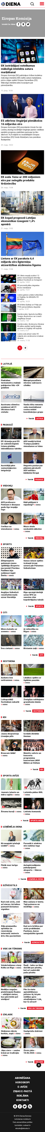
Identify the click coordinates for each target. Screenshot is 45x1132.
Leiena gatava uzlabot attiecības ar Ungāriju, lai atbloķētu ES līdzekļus (30, 297)
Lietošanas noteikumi (22, 1119)
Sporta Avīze (11, 775)
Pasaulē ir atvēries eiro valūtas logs (33, 845)
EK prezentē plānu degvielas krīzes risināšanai (28, 286)
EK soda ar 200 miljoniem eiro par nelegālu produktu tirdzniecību (20, 180)
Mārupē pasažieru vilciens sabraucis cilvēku (33, 382)
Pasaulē (8, 424)
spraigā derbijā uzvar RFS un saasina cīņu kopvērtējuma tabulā (33, 596)
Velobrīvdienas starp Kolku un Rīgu (11, 966)
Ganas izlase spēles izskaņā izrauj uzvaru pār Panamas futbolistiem (33, 564)
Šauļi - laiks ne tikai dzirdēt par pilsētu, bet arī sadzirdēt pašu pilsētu (33, 969)
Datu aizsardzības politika (22, 1122)
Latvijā (7, 363)
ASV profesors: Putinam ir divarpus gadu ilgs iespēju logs (10, 506)
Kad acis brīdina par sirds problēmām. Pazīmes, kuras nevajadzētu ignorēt (33, 930)
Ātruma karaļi (11, 811)
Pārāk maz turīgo (9, 866)
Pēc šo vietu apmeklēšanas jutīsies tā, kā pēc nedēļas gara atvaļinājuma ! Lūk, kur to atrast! (33, 995)
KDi (4, 717)
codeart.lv (26, 1125)
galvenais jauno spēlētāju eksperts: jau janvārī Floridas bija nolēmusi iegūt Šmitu (10, 568)
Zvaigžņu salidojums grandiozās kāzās (34, 701)
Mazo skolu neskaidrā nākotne (33, 528)
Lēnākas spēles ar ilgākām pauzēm (32, 680)
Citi (5, 612)
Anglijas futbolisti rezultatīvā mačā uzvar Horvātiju (10, 594)
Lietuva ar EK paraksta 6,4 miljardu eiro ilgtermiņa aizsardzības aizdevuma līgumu (21, 262)
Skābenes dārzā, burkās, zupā (10, 1032)
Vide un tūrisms (12, 948)
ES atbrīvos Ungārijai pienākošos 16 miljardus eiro (21, 122)
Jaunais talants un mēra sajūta (10, 793)
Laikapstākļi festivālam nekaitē (10, 701)
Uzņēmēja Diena (12, 826)
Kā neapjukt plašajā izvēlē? (10, 844)
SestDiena (9, 661)
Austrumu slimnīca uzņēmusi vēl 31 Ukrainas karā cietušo (10, 408)
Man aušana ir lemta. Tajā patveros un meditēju (34, 904)
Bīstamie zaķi (34, 648)
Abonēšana (22, 1078)
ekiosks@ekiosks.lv (22, 1128)
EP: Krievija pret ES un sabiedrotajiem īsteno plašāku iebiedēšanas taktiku (11, 445)
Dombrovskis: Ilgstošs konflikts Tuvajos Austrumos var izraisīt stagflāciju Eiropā (29, 316)
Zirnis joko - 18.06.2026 (32, 1051)
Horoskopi (22, 1082)
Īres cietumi (10, 648)
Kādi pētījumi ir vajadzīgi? (32, 503)
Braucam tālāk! (8, 754)
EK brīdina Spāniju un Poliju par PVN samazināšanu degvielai (29, 306)
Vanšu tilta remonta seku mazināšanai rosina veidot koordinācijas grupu (33, 408)
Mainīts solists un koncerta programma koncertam (32, 758)
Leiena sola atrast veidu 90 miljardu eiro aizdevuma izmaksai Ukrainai (30, 336)
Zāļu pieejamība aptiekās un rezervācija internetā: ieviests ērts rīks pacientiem (11, 931)
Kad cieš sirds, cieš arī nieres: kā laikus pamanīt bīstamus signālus (10, 905)
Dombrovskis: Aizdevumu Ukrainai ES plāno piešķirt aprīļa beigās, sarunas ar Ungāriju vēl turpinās (30, 326)
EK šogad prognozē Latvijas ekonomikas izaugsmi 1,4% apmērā (18, 221)
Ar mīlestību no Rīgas (31, 630)
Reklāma (22, 1095)
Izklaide (8, 1014)
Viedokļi (8, 485)
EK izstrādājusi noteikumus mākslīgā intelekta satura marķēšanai (18, 69)
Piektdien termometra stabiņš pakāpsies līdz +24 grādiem (11, 384)
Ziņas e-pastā (22, 1091)
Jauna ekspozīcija (10, 734)
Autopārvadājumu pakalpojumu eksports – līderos (33, 869)
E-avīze (22, 1086)
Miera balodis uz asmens (9, 630)
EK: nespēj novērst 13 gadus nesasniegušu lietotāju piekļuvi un (29, 278)
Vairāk (31, 418)
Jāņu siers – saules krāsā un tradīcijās (10, 1052)
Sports (7, 544)
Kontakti (22, 1100)
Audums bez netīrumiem (10, 678)
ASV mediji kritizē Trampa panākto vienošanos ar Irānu (33, 443)
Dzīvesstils (10, 885)
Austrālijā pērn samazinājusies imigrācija (8, 468)
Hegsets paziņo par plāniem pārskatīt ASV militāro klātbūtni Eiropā (33, 469)
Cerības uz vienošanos (10, 527)
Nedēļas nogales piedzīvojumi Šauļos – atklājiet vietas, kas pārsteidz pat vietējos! (11, 994)
